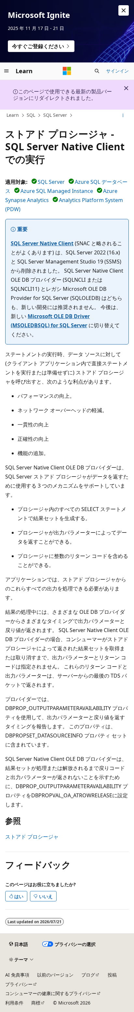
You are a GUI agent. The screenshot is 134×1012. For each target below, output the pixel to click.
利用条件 (14, 1003)
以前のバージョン (55, 975)
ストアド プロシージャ (32, 836)
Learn (13, 115)
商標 (35, 1003)
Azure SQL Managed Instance (56, 191)
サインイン (117, 71)
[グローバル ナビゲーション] (6, 71)
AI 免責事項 (17, 975)
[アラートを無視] (123, 10)
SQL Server (55, 115)
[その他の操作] (123, 115)
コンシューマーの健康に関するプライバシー (50, 993)
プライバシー (19, 984)
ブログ (88, 975)
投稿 (112, 975)
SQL (31, 115)
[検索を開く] (96, 71)
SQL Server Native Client (42, 243)
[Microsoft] (67, 71)
